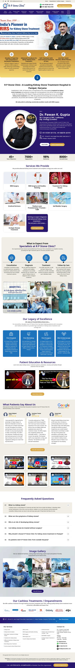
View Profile (45, 144)
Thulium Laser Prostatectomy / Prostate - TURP (48, 632)
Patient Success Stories (68, 12)
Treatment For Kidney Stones (59, 187)
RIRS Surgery (14, 186)
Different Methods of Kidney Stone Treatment (11, 641)
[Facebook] (3, 1)
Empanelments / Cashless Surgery (57, 1)
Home (46, 1)
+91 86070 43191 (64, 133)
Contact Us (68, 1)
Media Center (62, 12)
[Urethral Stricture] (14, 203)
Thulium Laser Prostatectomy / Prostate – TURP (37, 208)
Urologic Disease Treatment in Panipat (48, 638)
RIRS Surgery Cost (26, 636)
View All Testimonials (37, 449)
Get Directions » (62, 620)
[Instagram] (8, 1)
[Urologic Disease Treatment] (14, 225)
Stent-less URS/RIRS (48, 12)
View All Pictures (37, 591)
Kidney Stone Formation (9, 631)
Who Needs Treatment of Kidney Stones (11, 635)
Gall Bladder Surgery (31, 12)
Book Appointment (65, 6)
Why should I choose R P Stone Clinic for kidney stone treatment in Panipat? (34, 534)
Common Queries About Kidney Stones (12, 646)
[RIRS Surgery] (14, 183)
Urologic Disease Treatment (55, 12)
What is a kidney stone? (15, 505)
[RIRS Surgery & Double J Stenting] (37, 183)
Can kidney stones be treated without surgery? (23, 528)
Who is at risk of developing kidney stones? (22, 522)
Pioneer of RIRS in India (16, 12)
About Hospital (5, 12)
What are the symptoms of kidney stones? (22, 516)
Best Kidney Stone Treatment (10, 643)
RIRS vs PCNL (25, 629)
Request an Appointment (61, 665)
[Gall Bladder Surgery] (60, 203)
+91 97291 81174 (49, 133)
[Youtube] (6, 1)
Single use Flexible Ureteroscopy (39, 12)
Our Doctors (10, 12)
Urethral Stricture (14, 206)
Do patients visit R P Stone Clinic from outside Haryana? (27, 540)
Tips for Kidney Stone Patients (29, 638)
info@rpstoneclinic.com (17, 1)
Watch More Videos (37, 394)
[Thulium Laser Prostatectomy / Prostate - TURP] (37, 203)
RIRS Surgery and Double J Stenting (37, 187)
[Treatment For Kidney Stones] (60, 183)
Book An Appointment (57, 144)
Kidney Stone (7, 629)
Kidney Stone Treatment (24, 12)
